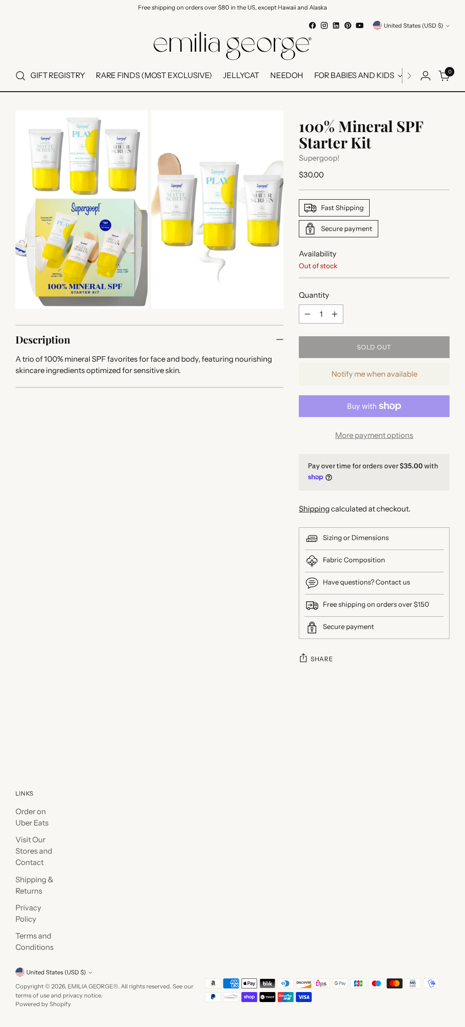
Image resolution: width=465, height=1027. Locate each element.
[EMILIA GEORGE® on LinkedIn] (336, 25)
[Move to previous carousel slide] (421, 738)
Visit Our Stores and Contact (33, 851)
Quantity (314, 295)
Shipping (314, 508)
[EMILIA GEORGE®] (232, 46)
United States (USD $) (413, 25)
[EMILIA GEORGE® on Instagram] (324, 25)
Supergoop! (319, 157)
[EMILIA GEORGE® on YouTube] (360, 25)
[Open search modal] (20, 76)
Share (322, 659)
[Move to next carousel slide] (442, 737)
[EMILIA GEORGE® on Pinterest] (348, 25)
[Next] (409, 75)
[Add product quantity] (334, 314)
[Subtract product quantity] (307, 314)
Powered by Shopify (43, 1003)
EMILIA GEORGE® (93, 986)
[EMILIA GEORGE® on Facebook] (312, 25)
